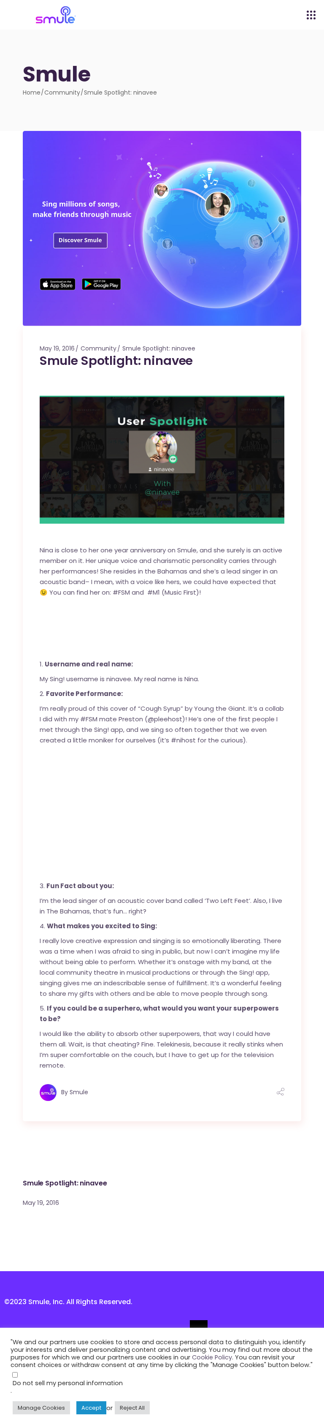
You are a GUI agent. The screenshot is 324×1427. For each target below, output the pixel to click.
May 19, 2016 (57, 348)
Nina (46, 550)
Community (62, 92)
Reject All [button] (132, 1408)
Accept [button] (91, 1408)
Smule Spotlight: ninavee (158, 348)
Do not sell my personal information (68, 1383)
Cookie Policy (212, 1357)
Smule (79, 1092)
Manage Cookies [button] (41, 1408)
